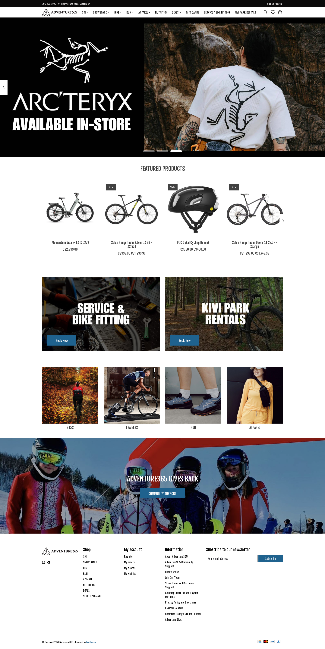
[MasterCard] (265, 642)
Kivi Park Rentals (174, 608)
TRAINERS (132, 427)
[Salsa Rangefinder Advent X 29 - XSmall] (132, 209)
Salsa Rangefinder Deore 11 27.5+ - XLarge (254, 244)
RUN (193, 427)
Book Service (172, 572)
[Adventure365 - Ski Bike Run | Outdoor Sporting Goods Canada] (59, 12)
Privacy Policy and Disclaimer (180, 602)
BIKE (85, 568)
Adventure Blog (173, 619)
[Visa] (272, 642)
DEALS (86, 590)
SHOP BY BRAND (92, 596)
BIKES (70, 427)
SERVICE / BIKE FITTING (217, 12)
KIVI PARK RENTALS (245, 12)
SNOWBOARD (90, 562)
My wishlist (130, 573)
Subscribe (270, 558)
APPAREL (254, 427)
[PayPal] (278, 642)
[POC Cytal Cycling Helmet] (193, 209)
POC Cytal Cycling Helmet (193, 242)
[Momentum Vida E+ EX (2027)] (70, 209)
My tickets (129, 568)
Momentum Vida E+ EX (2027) (70, 242)
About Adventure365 (176, 556)
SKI (85, 556)
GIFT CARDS (192, 12)
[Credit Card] (259, 642)
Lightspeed (91, 642)
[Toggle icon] (265, 12)
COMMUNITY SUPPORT (162, 493)
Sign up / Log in (274, 3)
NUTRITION (161, 12)
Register (129, 556)
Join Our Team (172, 577)
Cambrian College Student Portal (183, 614)
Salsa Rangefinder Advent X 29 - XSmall (131, 244)
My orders (129, 562)
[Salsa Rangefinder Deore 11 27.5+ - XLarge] (255, 209)
